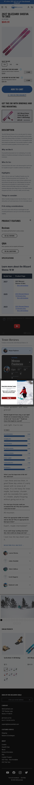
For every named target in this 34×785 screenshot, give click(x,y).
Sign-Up (9, 398)
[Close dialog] (32, 381)
